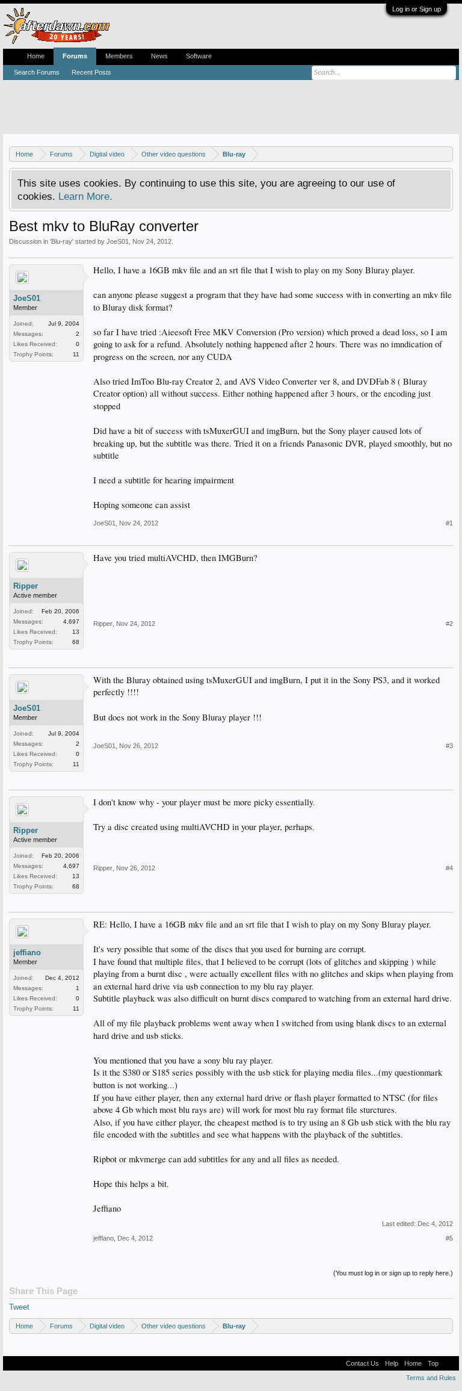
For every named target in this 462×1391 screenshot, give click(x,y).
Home (36, 56)
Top (433, 1363)
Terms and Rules (431, 1377)
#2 (449, 623)
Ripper (25, 585)
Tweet (19, 1307)
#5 (449, 1238)
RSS (449, 1363)
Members (119, 56)
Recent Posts (91, 72)
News (159, 56)
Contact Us (362, 1363)
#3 (449, 745)
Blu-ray (61, 241)
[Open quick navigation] (445, 154)
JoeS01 (117, 241)
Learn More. (85, 196)
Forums (75, 56)
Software (199, 56)
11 (76, 354)
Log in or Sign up (416, 9)
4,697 (71, 621)
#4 (449, 868)
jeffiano (27, 952)
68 (75, 642)
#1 (449, 523)
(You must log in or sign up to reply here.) (393, 1273)
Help (391, 1363)
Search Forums (37, 72)
